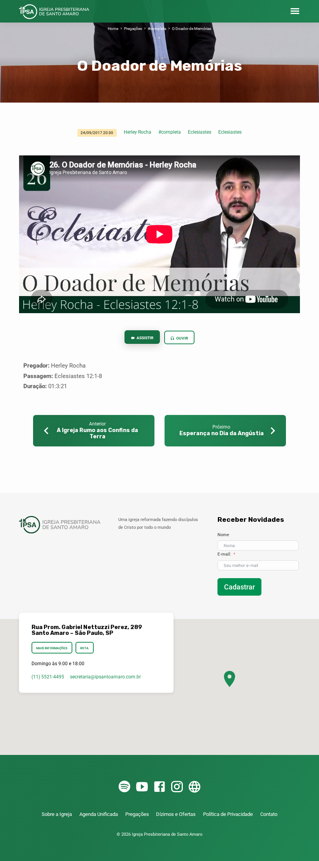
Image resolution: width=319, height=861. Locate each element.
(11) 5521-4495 (48, 677)
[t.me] (195, 787)
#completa (157, 28)
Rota (84, 648)
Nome (223, 534)
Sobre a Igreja (57, 814)
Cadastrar (239, 587)
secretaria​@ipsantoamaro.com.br (105, 677)
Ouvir (181, 338)
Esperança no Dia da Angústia (221, 433)
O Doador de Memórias (191, 28)
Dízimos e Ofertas (176, 814)
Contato (268, 814)
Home (113, 28)
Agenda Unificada (98, 814)
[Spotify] (124, 787)
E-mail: (224, 554)
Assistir (144, 338)
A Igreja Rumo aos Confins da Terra (97, 433)
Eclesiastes (199, 132)
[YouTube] (142, 787)
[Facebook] (159, 787)
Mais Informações (51, 648)
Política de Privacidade (228, 814)
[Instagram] (177, 787)
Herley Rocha (137, 132)
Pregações (133, 28)
